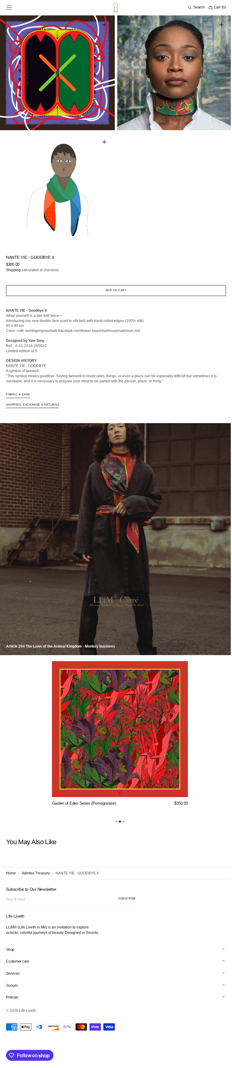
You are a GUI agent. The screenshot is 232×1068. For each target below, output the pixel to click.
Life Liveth (28, 1010)
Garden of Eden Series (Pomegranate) (82, 798)
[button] (9, 7)
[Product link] (117, 731)
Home (11, 869)
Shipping (13, 265)
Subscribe (127, 898)
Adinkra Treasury (36, 869)
